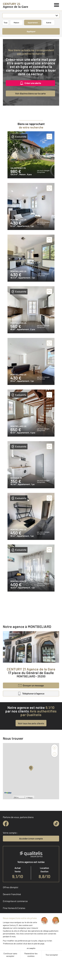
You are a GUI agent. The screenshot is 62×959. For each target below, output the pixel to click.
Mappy (30, 797)
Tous (5, 22)
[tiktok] (56, 823)
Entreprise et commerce (15, 901)
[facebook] (6, 823)
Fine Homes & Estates (14, 908)
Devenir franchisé (12, 894)
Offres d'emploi (10, 887)
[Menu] (56, 4)
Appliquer (31, 31)
